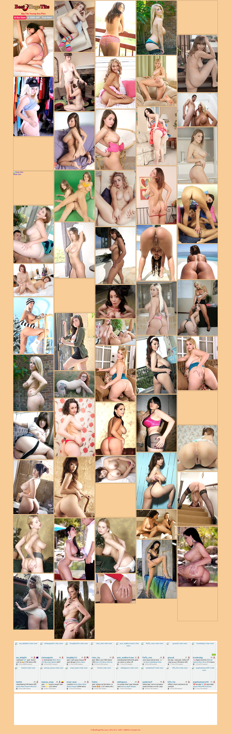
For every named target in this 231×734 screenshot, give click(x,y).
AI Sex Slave (20, 17)
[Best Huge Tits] (33, 7)
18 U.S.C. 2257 (115, 730)
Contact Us (135, 730)
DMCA (126, 730)
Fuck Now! (47, 17)
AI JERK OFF (33, 17)
